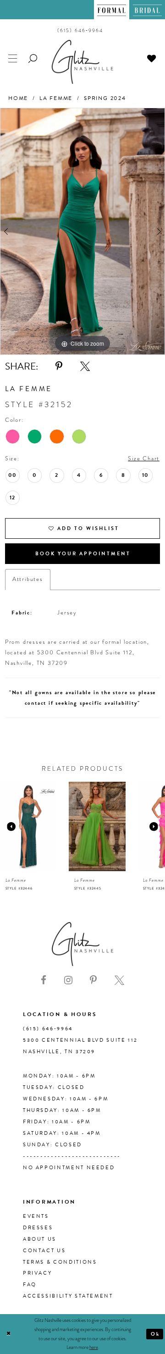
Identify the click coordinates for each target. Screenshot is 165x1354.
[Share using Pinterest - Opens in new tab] (58, 366)
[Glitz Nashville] (82, 61)
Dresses (38, 1228)
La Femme (55, 98)
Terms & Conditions (60, 1262)
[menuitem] (112, 9)
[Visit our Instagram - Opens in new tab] (68, 980)
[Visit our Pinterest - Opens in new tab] (93, 980)
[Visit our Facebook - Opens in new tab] (43, 980)
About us (39, 1239)
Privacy (37, 1273)
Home (18, 98)
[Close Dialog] (8, 1334)
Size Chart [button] (144, 458)
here (93, 1347)
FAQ (30, 1284)
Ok (155, 1334)
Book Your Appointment (83, 554)
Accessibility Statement (68, 1296)
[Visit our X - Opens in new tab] (119, 980)
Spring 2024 (105, 98)
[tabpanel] (82, 231)
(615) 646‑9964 (48, 1029)
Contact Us (44, 1251)
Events (36, 1216)
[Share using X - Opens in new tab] (85, 366)
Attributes (27, 579)
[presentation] (33, 826)
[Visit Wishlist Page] (152, 57)
